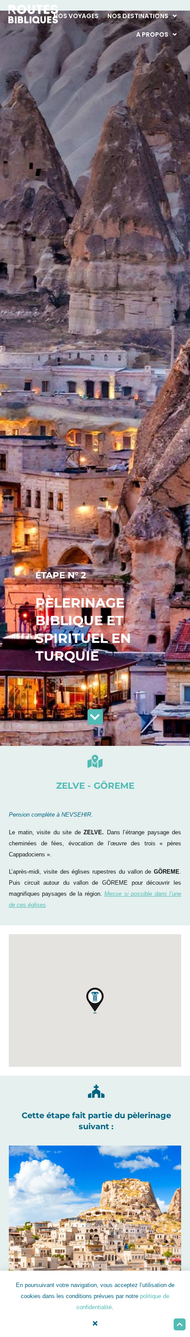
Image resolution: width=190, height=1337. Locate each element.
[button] (95, 1000)
